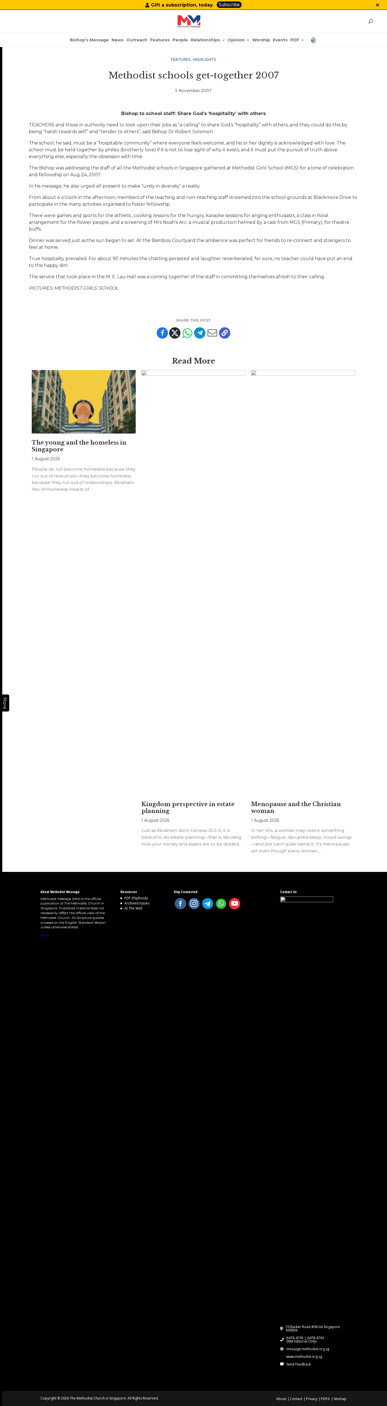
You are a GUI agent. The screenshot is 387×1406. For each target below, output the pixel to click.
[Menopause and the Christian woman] (303, 582)
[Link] (189, 21)
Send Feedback (298, 1364)
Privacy (311, 1398)
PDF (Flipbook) (136, 898)
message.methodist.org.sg (307, 1349)
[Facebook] (162, 333)
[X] (174, 333)
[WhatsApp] (221, 903)
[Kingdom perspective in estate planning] (193, 582)
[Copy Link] (224, 333)
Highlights (204, 59)
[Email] (212, 333)
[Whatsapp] (187, 333)
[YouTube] (234, 903)
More (45, 935)
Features (180, 59)
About (281, 1398)
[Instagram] (194, 903)
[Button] (377, 5)
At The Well (133, 908)
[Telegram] (199, 333)
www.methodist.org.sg (304, 1356)
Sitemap (339, 1398)
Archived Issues (136, 903)
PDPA (325, 1398)
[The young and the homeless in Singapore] (84, 402)
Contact (296, 1398)
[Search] (370, 21)
